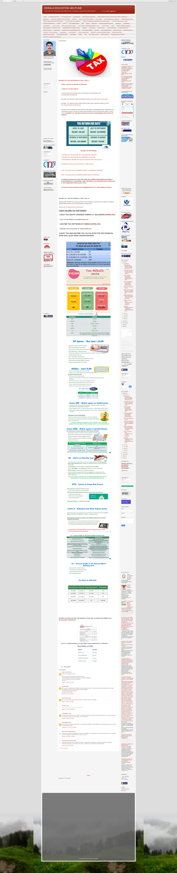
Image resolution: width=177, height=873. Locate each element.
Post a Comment (64, 748)
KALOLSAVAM (56, 25)
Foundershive (65, 713)
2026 (124, 261)
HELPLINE (94, 23)
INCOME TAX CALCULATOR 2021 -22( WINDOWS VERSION (79, 155)
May (125, 316)
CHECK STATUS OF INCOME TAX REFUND (74, 84)
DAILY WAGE (99, 19)
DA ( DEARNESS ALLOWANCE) (111, 19)
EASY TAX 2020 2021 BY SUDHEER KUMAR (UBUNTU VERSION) (80, 175)
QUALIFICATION (117, 30)
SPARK (80, 34)
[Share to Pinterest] (69, 666)
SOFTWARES (73, 34)
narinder (64, 686)
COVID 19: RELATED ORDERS (86, 19)
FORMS (58, 23)
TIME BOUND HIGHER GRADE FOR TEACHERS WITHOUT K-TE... (128, 267)
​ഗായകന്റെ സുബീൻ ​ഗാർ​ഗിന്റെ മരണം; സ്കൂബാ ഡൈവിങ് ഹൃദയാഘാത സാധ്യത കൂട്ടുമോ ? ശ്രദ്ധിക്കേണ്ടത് (127, 68)
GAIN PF (65, 23)
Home (88, 775)
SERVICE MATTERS (117, 32)
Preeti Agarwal (65, 722)
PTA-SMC (96, 30)
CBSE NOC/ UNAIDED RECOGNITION (60, 19)
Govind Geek (65, 698)
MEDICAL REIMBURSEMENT (123, 25)
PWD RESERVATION (106, 30)
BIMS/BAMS (46, 19)
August (125, 263)
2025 (124, 321)
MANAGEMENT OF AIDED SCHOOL (52, 28)
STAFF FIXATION (105, 34)
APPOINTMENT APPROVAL (88, 17)
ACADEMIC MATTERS (54, 17)
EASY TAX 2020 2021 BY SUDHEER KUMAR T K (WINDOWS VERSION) (82, 170)
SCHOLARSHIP (72, 32)
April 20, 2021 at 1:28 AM (67, 693)
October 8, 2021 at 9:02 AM (68, 718)
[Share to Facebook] (68, 666)
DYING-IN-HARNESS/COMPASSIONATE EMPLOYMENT (96, 21)
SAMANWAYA (63, 32)
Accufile (64, 705)
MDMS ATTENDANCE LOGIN (130, 575)
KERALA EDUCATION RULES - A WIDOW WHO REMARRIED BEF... (128, 291)
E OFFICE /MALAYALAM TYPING (120, 21)
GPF (83, 23)
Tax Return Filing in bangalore (70, 690)
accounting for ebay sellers (78, 743)
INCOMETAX (118, 23)
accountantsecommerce (67, 740)
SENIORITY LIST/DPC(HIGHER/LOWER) (100, 32)
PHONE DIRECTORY (123, 28)
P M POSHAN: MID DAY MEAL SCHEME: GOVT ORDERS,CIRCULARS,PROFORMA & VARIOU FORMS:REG (127, 605)
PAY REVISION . (101, 28)
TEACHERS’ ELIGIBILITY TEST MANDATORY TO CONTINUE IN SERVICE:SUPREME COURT (126, 761)
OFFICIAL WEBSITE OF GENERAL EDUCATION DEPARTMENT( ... (128, 283)
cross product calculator (76, 699)
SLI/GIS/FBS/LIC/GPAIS (62, 34)
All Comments (48, 87)
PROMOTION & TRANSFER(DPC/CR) (71, 30)
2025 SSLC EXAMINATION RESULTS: (52, 36)
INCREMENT (126, 23)
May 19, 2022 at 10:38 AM (67, 745)
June (125, 315)
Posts (46, 85)
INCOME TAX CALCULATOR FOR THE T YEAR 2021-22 (77, 164)
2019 (124, 324)
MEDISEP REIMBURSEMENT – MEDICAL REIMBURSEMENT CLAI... (128, 309)
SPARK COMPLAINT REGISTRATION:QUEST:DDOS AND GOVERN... (128, 297)
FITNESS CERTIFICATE (49, 23)
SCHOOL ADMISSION (83, 32)
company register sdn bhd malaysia (80, 716)
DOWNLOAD (73, 95)
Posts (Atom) (67, 778)
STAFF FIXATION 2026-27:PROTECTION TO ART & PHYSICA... (128, 302)
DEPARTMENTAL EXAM (127, 19)
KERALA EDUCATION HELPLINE (63, 8)
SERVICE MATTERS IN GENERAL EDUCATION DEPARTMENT (126, 735)
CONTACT (74, 19)
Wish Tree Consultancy (67, 731)
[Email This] (64, 666)
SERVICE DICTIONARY (48, 34)
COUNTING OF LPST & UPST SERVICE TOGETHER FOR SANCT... (128, 272)
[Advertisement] (88, 763)
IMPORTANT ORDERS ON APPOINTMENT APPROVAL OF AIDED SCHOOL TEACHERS (127, 746)
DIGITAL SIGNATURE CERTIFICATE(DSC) (53, 21)
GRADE (88, 23)
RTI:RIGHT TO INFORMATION (50, 32)
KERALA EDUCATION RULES (69, 25)
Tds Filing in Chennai (82, 734)
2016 (124, 326)
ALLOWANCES (76, 17)
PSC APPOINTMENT (87, 30)
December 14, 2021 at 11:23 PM (69, 727)
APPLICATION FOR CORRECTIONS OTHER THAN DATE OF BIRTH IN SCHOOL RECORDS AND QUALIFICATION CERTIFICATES (127, 661)
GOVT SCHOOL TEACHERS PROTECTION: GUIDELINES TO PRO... (128, 277)
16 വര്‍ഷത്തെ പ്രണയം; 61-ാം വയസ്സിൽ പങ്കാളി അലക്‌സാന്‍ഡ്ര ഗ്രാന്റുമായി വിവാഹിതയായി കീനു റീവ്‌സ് (126, 79)
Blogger (96, 858)
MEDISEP (84, 28)
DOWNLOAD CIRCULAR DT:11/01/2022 (96, 99)
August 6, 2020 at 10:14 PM (68, 682)
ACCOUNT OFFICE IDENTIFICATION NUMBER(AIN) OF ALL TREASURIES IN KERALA (86, 187)
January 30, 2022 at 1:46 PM (68, 736)
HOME (45, 17)
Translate (126, 779)
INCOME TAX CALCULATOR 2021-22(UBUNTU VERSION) (78, 157)
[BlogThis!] (65, 666)
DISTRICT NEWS (125, 789)
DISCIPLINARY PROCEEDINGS (73, 21)
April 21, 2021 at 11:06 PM (67, 701)
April (125, 318)
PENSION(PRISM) (111, 28)
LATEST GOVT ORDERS (129, 586)
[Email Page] (62, 666)
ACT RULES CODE (66, 17)
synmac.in (64, 680)
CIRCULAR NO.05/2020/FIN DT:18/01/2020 (71, 207)
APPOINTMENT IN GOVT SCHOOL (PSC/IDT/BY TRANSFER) (112, 17)
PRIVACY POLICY (47, 30)
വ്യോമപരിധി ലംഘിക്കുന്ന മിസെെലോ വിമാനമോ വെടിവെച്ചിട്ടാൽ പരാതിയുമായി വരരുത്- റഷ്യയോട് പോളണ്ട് (127, 86)
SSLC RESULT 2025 (93, 34)
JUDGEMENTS (46, 25)
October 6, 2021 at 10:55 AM (68, 709)
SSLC (85, 34)
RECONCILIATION (127, 30)
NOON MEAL (92, 28)
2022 (124, 322)
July (125, 313)
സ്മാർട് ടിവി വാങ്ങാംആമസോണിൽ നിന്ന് (126, 73)
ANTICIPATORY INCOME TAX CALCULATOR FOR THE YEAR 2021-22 (82, 159)
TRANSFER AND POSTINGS (118, 34)
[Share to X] (67, 666)
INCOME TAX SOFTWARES (89, 150)
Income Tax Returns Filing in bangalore (79, 689)
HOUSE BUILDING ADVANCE (106, 23)
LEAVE (112, 25)
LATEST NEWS (105, 25)
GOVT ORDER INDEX (74, 23)
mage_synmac (65, 672)
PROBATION (57, 30)
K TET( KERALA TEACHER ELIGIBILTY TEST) (89, 25)
